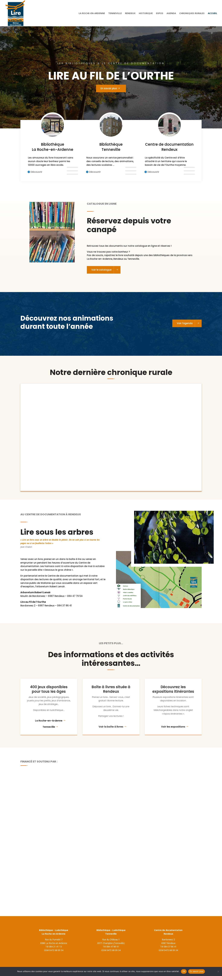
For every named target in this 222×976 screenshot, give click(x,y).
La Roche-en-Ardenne (92, 13)
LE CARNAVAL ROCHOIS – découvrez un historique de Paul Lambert (74, 426)
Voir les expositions (173, 726)
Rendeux (130, 13)
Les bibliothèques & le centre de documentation (111, 63)
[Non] (218, 971)
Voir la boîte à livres (111, 726)
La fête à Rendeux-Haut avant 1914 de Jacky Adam (63, 398)
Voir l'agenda (185, 323)
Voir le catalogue (101, 269)
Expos (159, 13)
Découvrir (36, 172)
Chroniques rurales (191, 13)
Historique (146, 13)
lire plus (34, 407)
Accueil (212, 13)
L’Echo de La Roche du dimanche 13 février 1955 (61, 454)
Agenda (171, 13)
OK (183, 971)
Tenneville (115, 13)
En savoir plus (109, 88)
